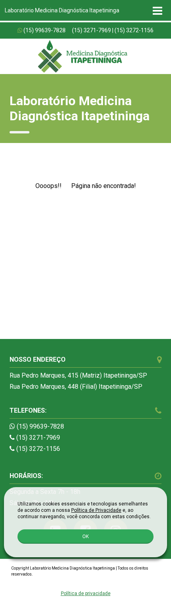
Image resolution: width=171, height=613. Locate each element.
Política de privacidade (86, 593)
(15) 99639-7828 (44, 30)
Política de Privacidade (96, 510)
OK (85, 536)
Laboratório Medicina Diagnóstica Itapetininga (62, 10)
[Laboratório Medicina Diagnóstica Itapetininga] (82, 56)
